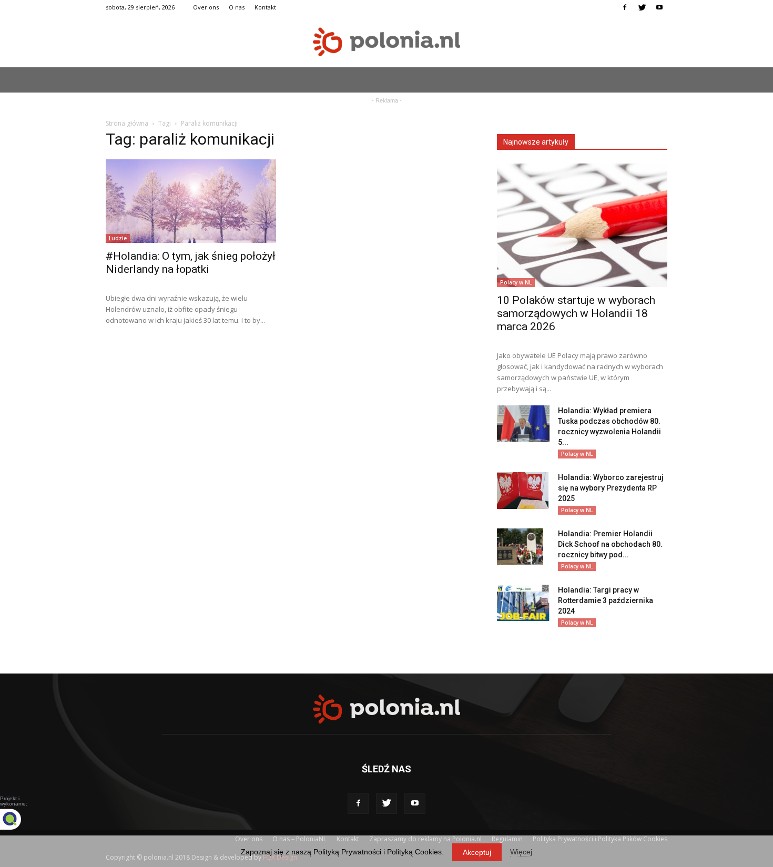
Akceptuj (477, 852)
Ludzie (118, 238)
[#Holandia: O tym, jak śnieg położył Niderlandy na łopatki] (191, 201)
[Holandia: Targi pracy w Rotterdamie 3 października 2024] (523, 603)
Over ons (206, 7)
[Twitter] (642, 7)
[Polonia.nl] (386, 41)
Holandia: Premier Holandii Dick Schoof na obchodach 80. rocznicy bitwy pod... (610, 544)
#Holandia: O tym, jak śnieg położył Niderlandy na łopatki (191, 263)
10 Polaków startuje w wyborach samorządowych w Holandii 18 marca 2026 (576, 313)
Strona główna (127, 123)
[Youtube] (659, 7)
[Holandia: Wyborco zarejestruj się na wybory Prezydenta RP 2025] (522, 490)
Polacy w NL (516, 282)
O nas (237, 7)
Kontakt (265, 7)
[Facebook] (625, 7)
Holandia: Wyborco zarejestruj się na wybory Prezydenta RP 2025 (611, 488)
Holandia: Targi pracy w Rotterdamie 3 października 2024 (605, 600)
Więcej (521, 852)
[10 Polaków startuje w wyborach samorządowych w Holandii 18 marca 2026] (582, 225)
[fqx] (18, 819)
